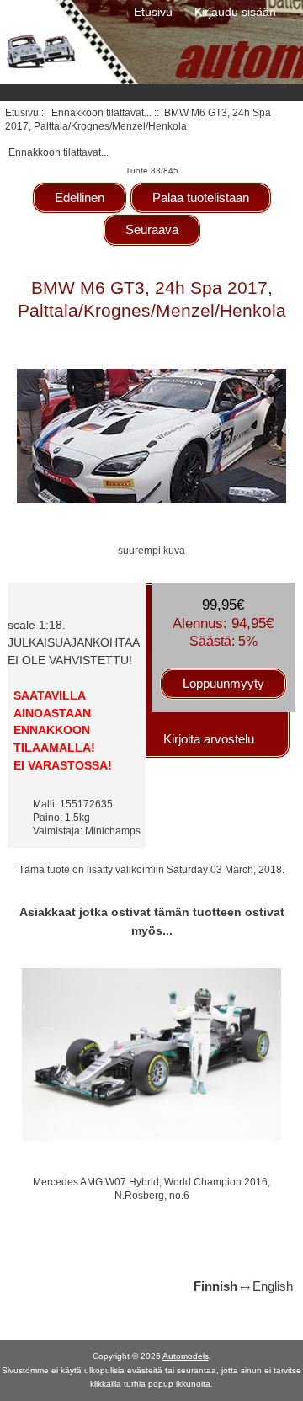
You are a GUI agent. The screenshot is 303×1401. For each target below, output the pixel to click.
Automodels (185, 1356)
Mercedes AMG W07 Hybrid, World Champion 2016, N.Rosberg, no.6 (151, 1188)
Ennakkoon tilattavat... (101, 112)
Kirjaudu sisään (235, 12)
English (272, 1286)
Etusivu (153, 12)
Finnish (215, 1286)
